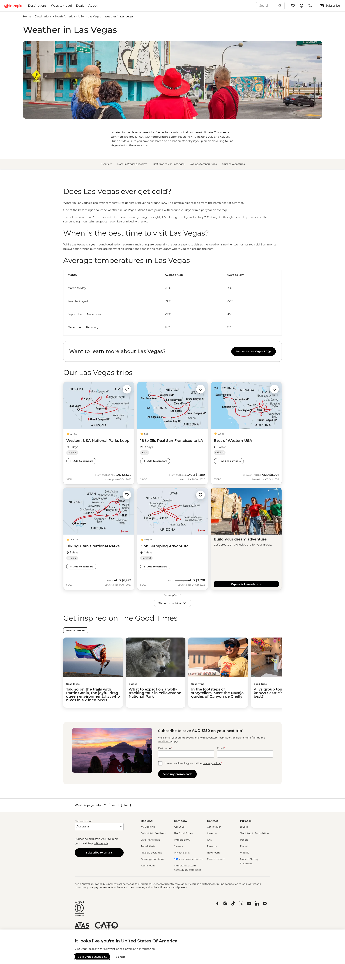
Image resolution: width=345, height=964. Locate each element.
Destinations (37, 5)
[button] (127, 389)
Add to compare (83, 460)
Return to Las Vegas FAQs (253, 351)
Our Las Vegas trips (233, 163)
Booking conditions (152, 859)
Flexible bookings (151, 852)
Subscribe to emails (99, 852)
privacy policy (212, 763)
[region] (172, 212)
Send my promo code (177, 774)
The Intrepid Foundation (254, 833)
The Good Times (183, 833)
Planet (244, 846)
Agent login (148, 865)
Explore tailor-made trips (246, 584)
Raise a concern (216, 859)
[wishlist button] (127, 389)
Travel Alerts (148, 846)
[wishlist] (293, 5)
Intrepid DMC (182, 839)
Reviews (212, 846)
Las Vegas (94, 16)
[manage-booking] (301, 5)
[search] (266, 6)
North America (65, 16)
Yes (113, 805)
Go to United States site (92, 956)
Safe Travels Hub (150, 839)
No (126, 805)
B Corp (244, 826)
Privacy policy (182, 852)
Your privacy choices (190, 859)
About (93, 5)
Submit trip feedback (153, 833)
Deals (80, 5)
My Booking (148, 826)
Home (27, 16)
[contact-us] (310, 5)
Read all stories (75, 630)
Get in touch (214, 826)
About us (179, 826)
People (244, 839)
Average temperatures (203, 163)
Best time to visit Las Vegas (168, 163)
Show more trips (169, 603)
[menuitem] (13, 6)
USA (81, 16)
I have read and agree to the (193, 763)
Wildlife (244, 852)
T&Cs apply (101, 843)
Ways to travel (61, 5)
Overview (106, 163)
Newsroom (213, 852)
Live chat (212, 833)
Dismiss (120, 956)
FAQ (209, 839)
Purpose (246, 821)
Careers (178, 846)
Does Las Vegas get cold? (132, 163)
